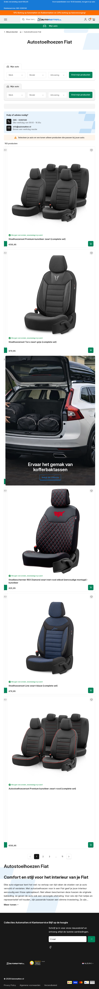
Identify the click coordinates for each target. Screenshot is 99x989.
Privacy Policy (10, 985)
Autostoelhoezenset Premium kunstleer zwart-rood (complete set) (42, 788)
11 (62, 856)
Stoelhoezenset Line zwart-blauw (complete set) (33, 685)
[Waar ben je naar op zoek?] (24, 19)
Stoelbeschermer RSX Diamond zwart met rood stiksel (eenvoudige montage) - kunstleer (48, 581)
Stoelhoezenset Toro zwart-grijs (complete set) (32, 342)
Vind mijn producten (80, 74)
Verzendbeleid (50, 985)
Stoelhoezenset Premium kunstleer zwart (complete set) (37, 239)
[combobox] (28, 19)
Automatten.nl (17, 979)
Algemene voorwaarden (30, 985)
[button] (5, 19)
